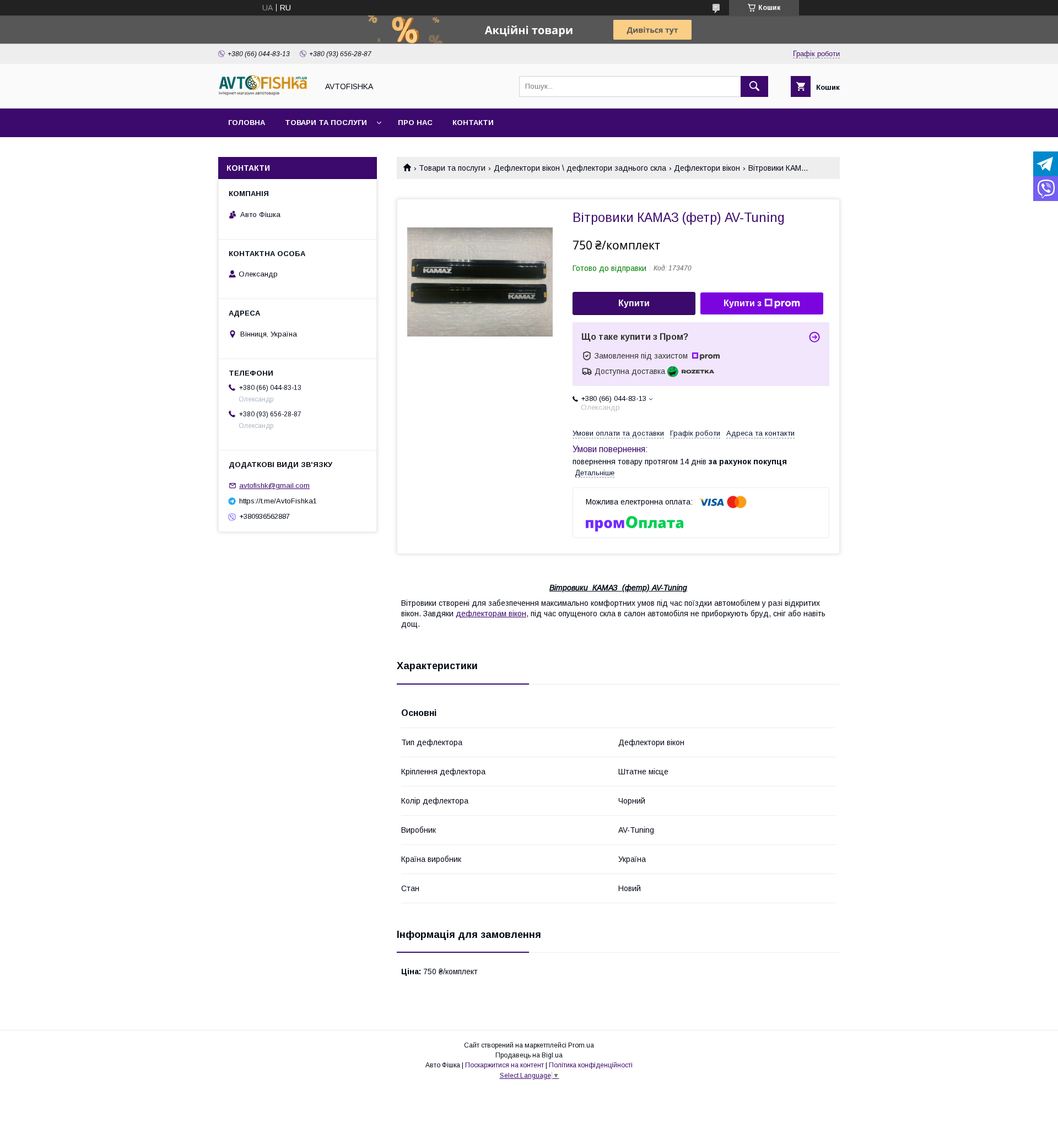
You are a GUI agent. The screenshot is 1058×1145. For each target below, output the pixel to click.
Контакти (473, 122)
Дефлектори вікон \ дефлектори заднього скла (580, 168)
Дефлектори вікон (707, 168)
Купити (634, 303)
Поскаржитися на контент (504, 1065)
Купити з (743, 303)
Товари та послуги (326, 122)
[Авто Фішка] (265, 94)
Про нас (415, 122)
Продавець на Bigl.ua (529, 1055)
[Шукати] (754, 86)
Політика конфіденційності (591, 1065)
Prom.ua (581, 1045)
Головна (246, 122)
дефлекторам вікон (491, 613)
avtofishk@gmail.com (274, 485)
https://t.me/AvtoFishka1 (278, 501)
